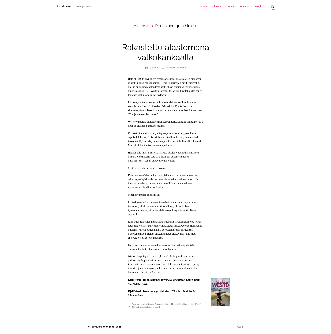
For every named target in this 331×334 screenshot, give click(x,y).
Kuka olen (216, 6)
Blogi (258, 6)
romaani (156, 307)
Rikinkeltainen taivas (141, 307)
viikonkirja (181, 67)
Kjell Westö (195, 304)
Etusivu (204, 6)
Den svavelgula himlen (143, 304)
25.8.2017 (153, 67)
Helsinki (175, 304)
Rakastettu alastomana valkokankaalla (165, 52)
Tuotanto (230, 6)
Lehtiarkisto (245, 6)
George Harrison (162, 304)
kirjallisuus (184, 304)
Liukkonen (64, 6)
